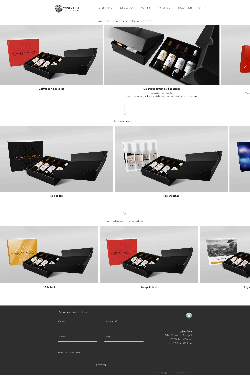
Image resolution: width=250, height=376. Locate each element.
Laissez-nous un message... (70, 352)
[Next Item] (245, 66)
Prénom (61, 321)
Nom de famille (111, 321)
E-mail (61, 336)
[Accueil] (189, 316)
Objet (107, 336)
